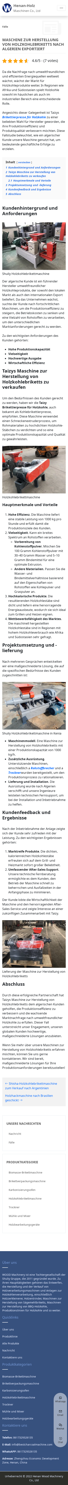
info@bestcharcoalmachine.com (32, 1444)
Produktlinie (10, 1336)
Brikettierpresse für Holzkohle (24, 117)
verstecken (24, 162)
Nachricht (15, 1134)
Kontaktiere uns (12, 1357)
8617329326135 (27, 1451)
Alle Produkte (10, 1343)
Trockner (14, 1207)
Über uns (8, 1329)
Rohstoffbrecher (42, 768)
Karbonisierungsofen (22, 1190)
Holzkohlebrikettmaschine (25, 1198)
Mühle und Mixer (20, 1216)
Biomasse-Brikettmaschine (25, 1172)
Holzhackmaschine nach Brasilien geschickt (29, 1098)
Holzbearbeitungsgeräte (24, 1224)
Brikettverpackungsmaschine (27, 1181)
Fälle (12, 1142)
